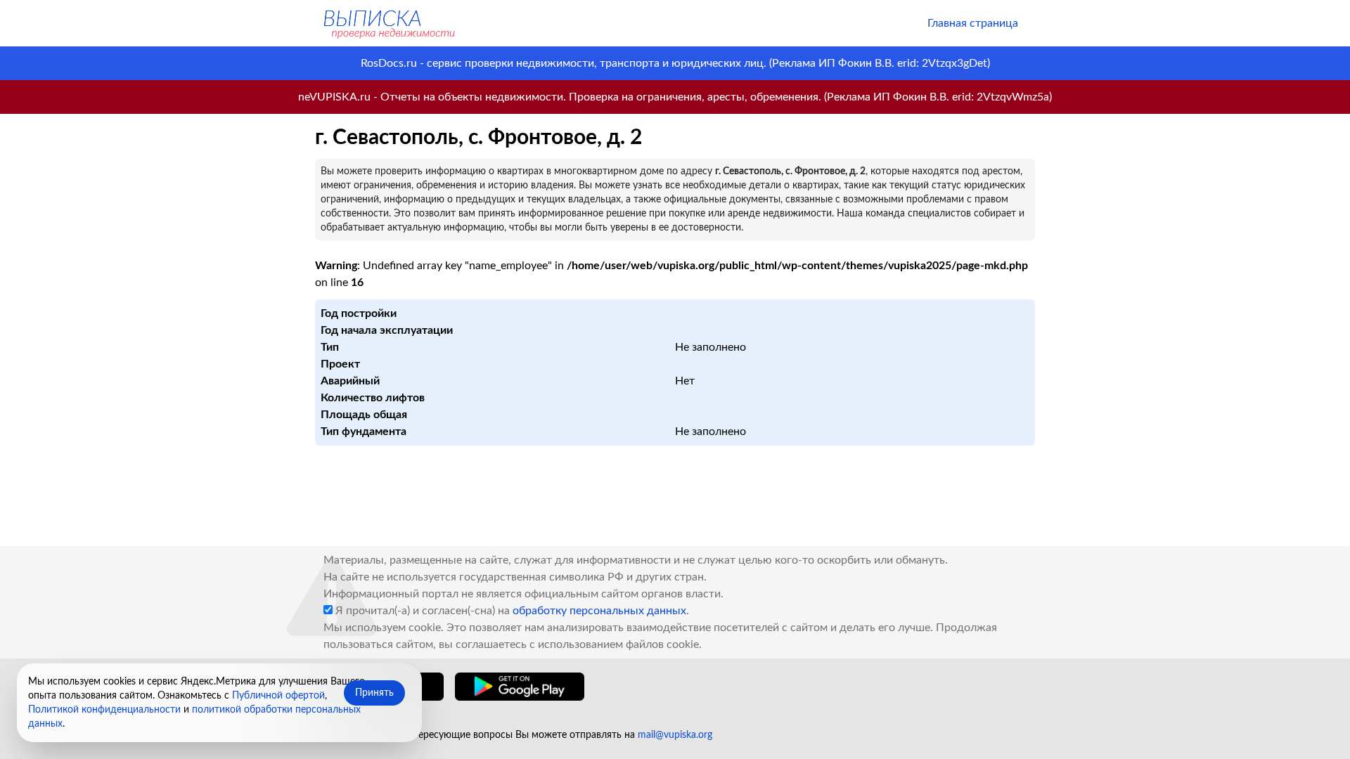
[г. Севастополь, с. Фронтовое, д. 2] (388, 23)
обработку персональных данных (599, 610)
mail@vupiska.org (675, 735)
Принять (374, 693)
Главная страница (972, 23)
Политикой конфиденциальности (104, 710)
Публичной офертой (278, 696)
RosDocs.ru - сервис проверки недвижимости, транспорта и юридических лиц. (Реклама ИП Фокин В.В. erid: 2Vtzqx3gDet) (675, 63)
